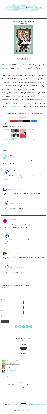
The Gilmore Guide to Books (23, 8)
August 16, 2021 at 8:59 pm (13, 253)
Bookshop (23, 60)
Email (2, 305)
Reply (4, 165)
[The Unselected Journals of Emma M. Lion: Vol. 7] (3, 363)
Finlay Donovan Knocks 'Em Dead (12, 370)
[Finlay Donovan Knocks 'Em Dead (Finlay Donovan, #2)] (3, 373)
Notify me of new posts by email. (9, 318)
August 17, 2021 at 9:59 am (15, 171)
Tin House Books (26, 57)
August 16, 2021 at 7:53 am (13, 156)
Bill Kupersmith (11, 219)
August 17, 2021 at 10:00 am (16, 203)
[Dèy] (3, 368)
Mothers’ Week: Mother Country (32, 140)
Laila (9, 252)
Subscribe (23, 348)
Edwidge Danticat (13, 367)
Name (2, 299)
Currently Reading (11, 359)
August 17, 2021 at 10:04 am (16, 267)
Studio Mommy (23, 410)
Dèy (12, 365)
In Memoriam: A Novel (6, 140)
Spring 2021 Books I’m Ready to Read (15, 139)
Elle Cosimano (13, 371)
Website (2, 310)
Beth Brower (13, 363)
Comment (3, 287)
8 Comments (4, 144)
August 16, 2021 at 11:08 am (14, 189)
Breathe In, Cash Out (23, 140)
